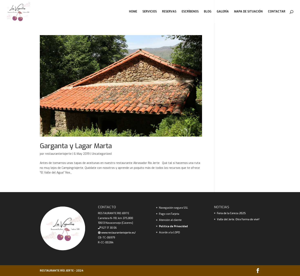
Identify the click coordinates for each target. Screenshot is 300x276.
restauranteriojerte (58, 154)
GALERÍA (223, 11)
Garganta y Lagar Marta (76, 145)
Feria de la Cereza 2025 (231, 213)
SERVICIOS (149, 11)
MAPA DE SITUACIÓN (248, 11)
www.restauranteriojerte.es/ (118, 232)
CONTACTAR (276, 11)
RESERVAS (169, 11)
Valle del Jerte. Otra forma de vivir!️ (238, 219)
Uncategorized (102, 154)
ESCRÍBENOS (190, 11)
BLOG (207, 11)
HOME (133, 11)
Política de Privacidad (173, 226)
